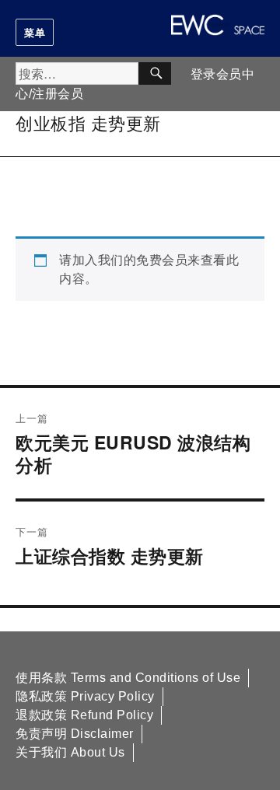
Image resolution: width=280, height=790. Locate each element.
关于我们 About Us (70, 752)
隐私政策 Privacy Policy (85, 696)
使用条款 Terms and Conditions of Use (128, 677)
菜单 (34, 32)
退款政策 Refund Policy (84, 715)
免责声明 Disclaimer (75, 733)
